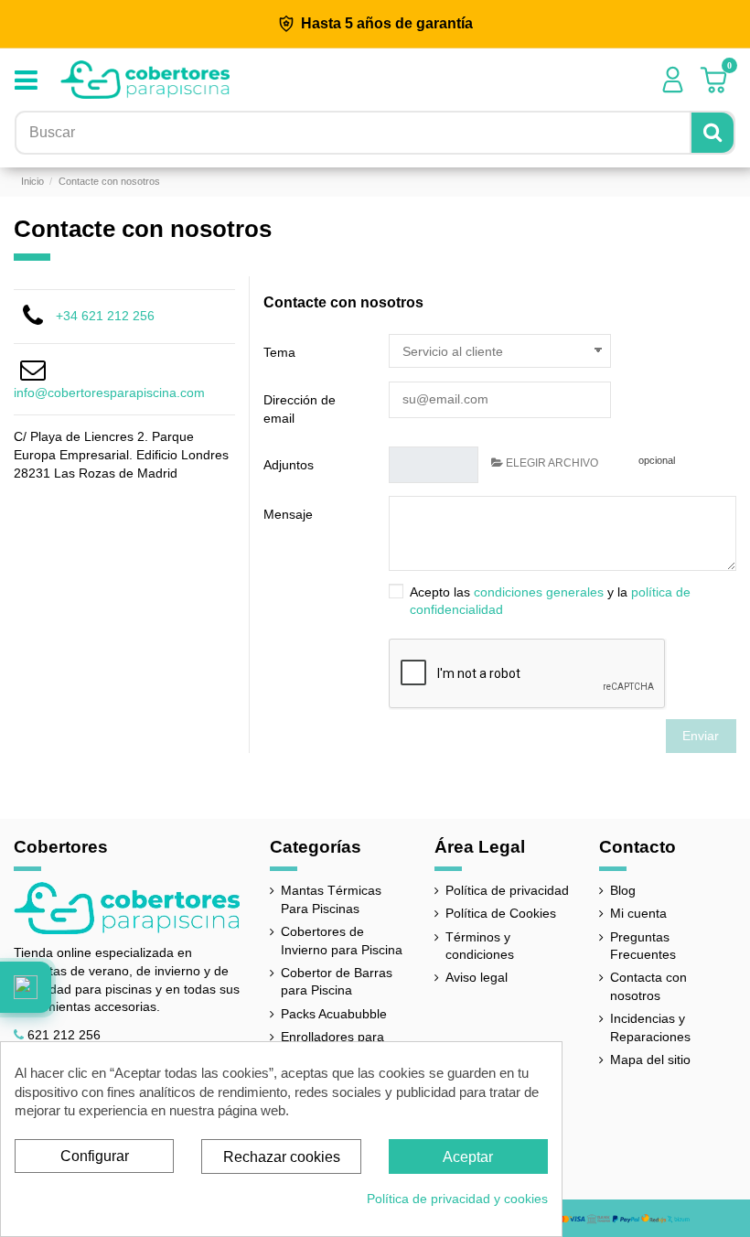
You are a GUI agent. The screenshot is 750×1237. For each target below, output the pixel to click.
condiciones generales (539, 592)
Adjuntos (288, 464)
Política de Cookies (500, 913)
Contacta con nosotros (648, 986)
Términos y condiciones (479, 946)
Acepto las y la (550, 601)
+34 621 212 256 (105, 315)
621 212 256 (64, 1034)
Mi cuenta (638, 913)
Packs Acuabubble (334, 1013)
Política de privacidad (507, 890)
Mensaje (288, 514)
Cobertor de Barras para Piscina (336, 981)
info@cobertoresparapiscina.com (109, 392)
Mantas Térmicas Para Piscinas (331, 899)
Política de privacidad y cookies (457, 1198)
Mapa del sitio (650, 1059)
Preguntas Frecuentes (643, 946)
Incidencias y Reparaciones (650, 1027)
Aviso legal (476, 977)
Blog (623, 890)
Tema (279, 352)
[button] (25, 987)
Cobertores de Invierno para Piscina (341, 940)
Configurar (94, 1156)
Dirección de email (299, 409)
